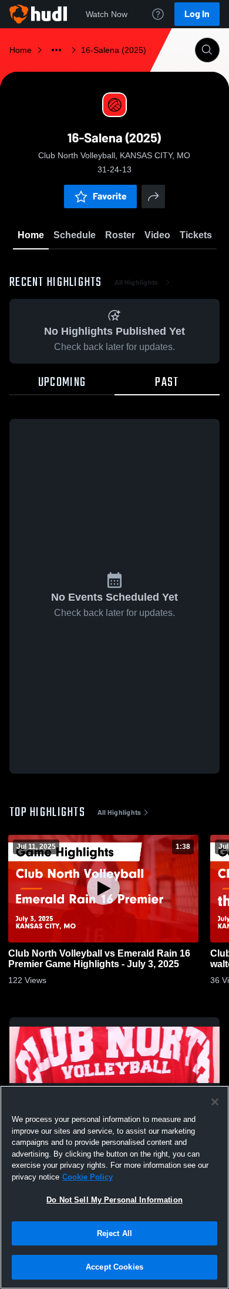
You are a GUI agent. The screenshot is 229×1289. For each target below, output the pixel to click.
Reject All (114, 1233)
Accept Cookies (114, 1267)
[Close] (215, 1102)
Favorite (110, 196)
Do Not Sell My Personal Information (114, 1199)
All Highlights (136, 282)
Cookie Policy (87, 1177)
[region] (114, 1187)
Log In (197, 14)
